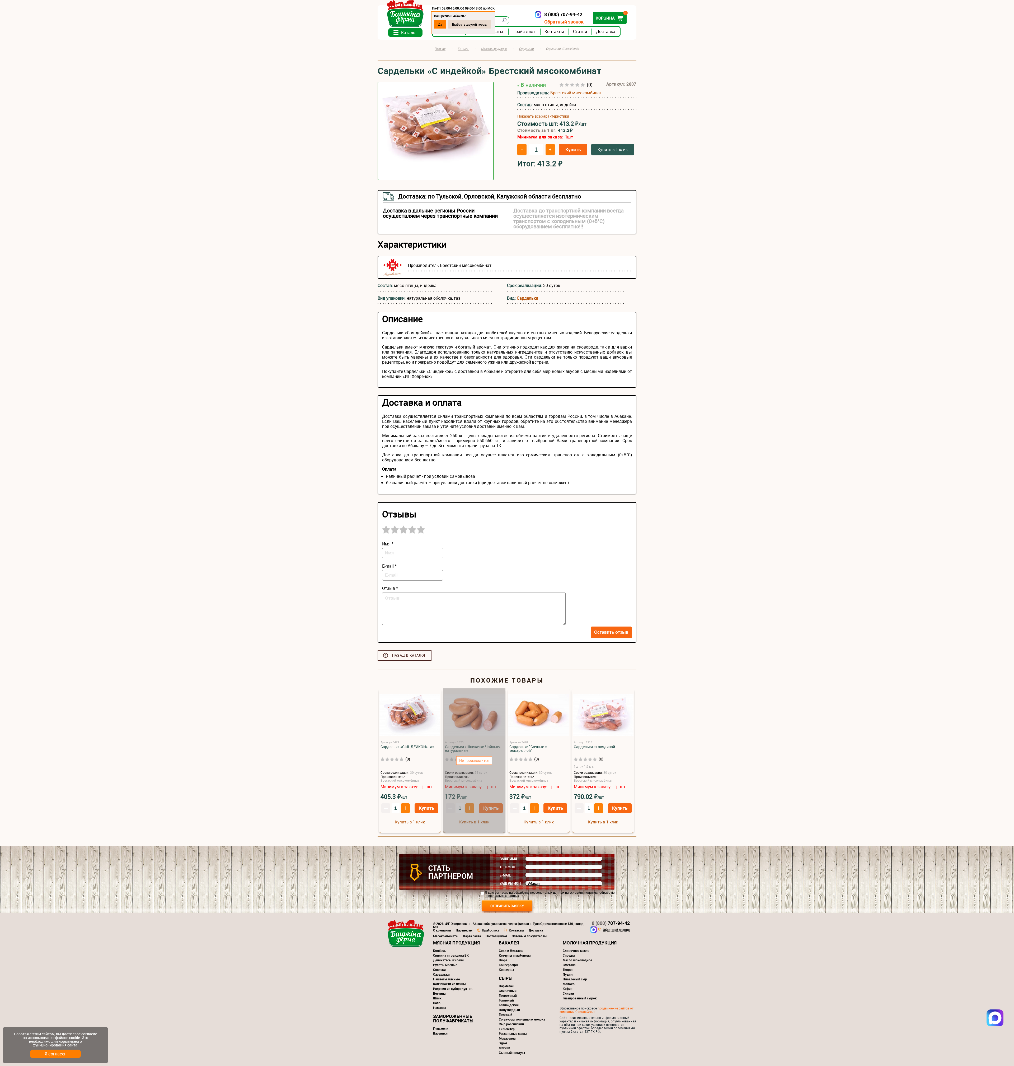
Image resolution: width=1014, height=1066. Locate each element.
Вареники (440, 1033)
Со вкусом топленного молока (522, 1019)
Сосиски (439, 969)
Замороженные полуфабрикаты (453, 1018)
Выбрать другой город (469, 24)
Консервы (506, 969)
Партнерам (464, 930)
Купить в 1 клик (613, 149)
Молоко (569, 984)
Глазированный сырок (580, 998)
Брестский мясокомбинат (576, 93)
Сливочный (508, 991)
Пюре (503, 960)
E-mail (505, 875)
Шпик (437, 998)
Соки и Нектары (511, 950)
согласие (501, 892)
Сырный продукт (512, 1052)
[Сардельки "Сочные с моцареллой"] (538, 715)
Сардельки (527, 298)
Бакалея (509, 943)
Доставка (605, 31)
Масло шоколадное (577, 960)
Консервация (509, 965)
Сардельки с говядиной (594, 747)
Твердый (505, 1014)
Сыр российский (511, 1024)
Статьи (580, 31)
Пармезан (506, 986)
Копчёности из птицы (449, 984)
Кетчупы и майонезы (515, 955)
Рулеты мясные (445, 965)
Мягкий (504, 1048)
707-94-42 (611, 923)
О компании (442, 930)
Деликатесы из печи (448, 960)
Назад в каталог (409, 655)
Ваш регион (510, 883)
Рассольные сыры (513, 1033)
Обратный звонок (564, 21)
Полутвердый (509, 1010)
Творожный (508, 995)
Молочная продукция (590, 943)
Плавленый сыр (575, 979)
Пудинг (568, 974)
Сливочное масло (576, 950)
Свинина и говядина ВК (451, 955)
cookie (74, 1037)
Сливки (568, 993)
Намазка (439, 1007)
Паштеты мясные (446, 979)
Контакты (554, 31)
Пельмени (440, 1028)
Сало (436, 1003)
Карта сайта (472, 936)
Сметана (569, 965)
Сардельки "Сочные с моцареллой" (528, 748)
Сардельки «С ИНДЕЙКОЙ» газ (407, 747)
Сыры (506, 978)
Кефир (567, 988)
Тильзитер (507, 1029)
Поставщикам (496, 936)
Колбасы (440, 950)
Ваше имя (508, 858)
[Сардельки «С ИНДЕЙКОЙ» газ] (409, 715)
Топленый (506, 1000)
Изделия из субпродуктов (452, 988)
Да (440, 24)
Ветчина (439, 993)
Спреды (569, 955)
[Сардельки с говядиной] (603, 715)
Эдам (503, 1043)
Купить (573, 149)
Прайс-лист (524, 31)
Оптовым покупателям (529, 936)
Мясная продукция (456, 943)
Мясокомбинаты (445, 936)
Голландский (509, 1005)
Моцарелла (507, 1038)
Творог (568, 969)
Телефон (507, 867)
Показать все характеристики (543, 116)
